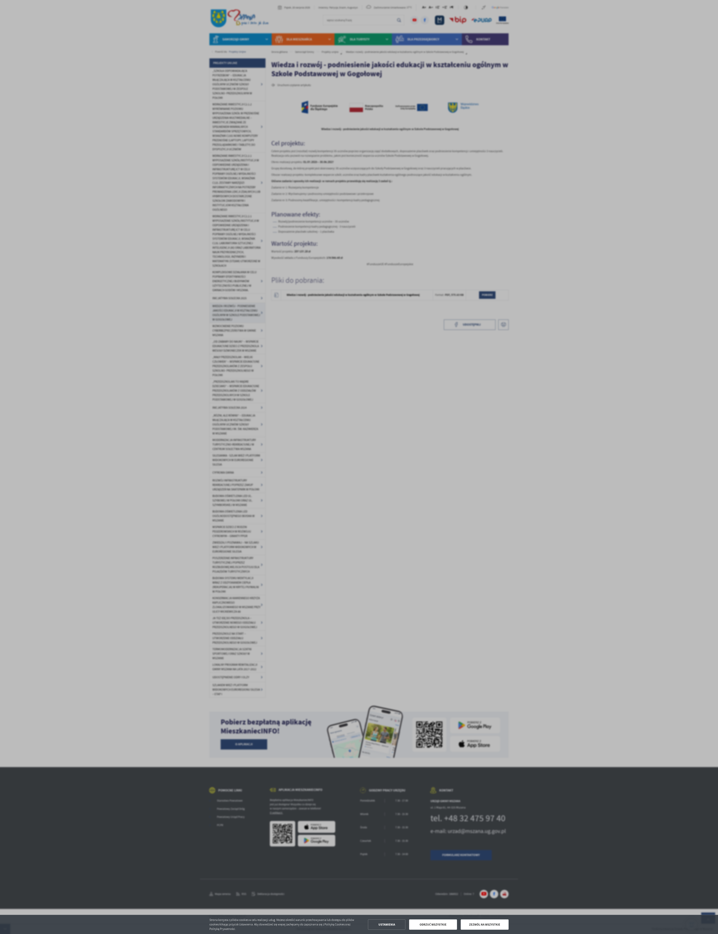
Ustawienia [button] (386, 925)
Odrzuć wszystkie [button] (433, 925)
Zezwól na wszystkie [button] (484, 925)
